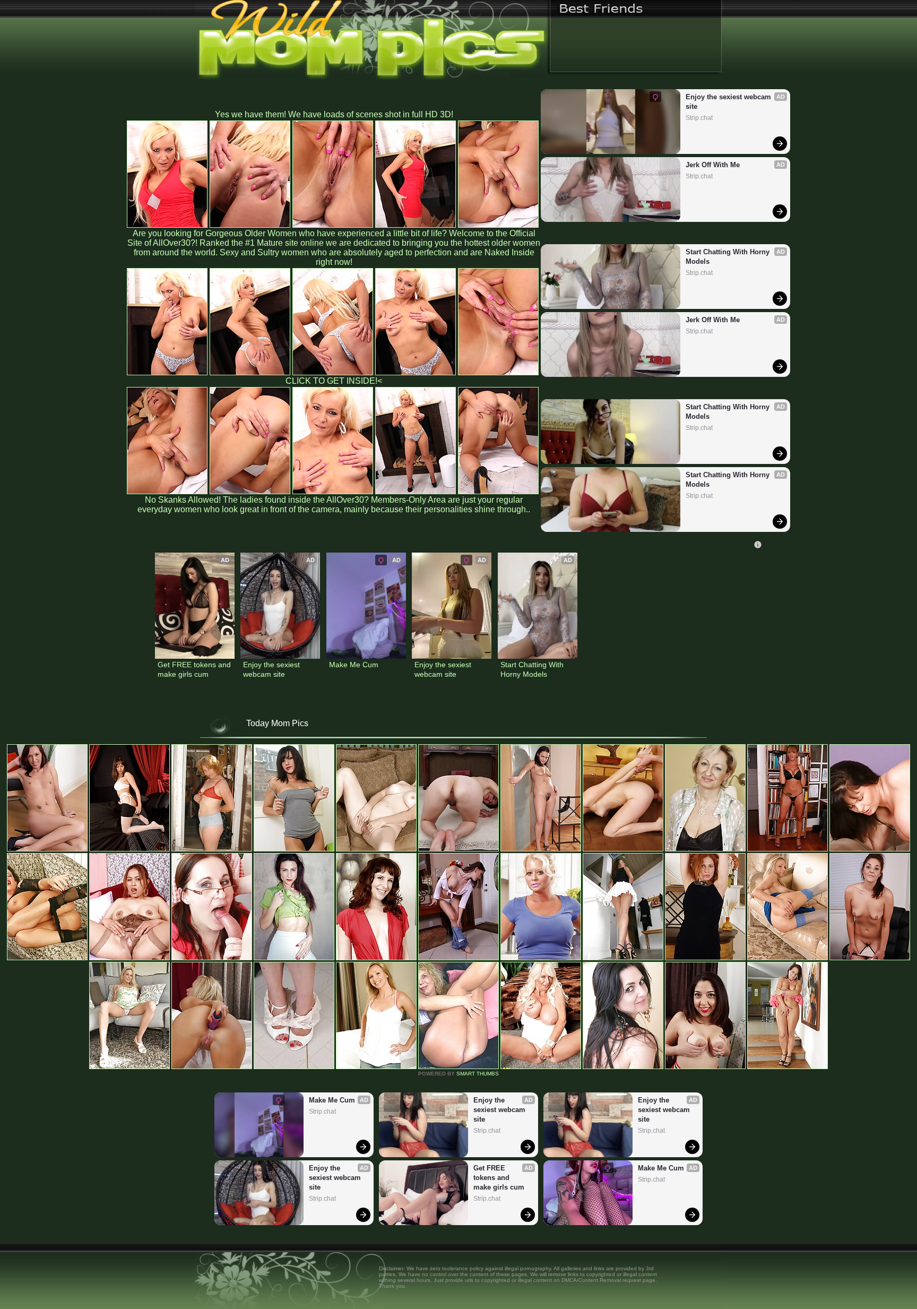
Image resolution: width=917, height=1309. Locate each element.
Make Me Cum (353, 664)
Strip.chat (699, 118)
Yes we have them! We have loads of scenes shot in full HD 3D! (334, 114)
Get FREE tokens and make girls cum (195, 669)
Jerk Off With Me (713, 165)
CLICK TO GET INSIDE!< (334, 380)
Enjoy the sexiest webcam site (729, 101)
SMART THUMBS (477, 1074)
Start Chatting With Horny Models (729, 256)
